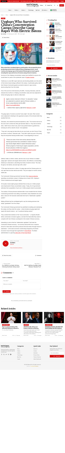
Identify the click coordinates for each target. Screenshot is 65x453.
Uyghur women (30, 77)
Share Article (6, 37)
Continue (8, 291)
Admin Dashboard (37, 359)
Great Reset (28, 230)
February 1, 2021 (26, 152)
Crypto (18, 359)
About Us (35, 348)
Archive (45, 10)
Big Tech (38, 10)
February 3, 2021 (31, 107)
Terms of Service (37, 357)
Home (2, 14)
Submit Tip (49, 5)
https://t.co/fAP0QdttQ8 (12, 150)
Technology (30, 10)
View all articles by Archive (16, 247)
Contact (35, 350)
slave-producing (33, 176)
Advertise (36, 352)
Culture (23, 10)
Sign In (61, 5)
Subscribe (55, 68)
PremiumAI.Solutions (34, 366)
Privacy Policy (36, 355)
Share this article (7, 255)
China (7, 14)
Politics (16, 10)
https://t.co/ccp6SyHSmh (13, 105)
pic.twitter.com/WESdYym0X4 (27, 150)
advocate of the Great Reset (23, 232)
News (10, 10)
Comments (39, 255)
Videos (41, 5)
